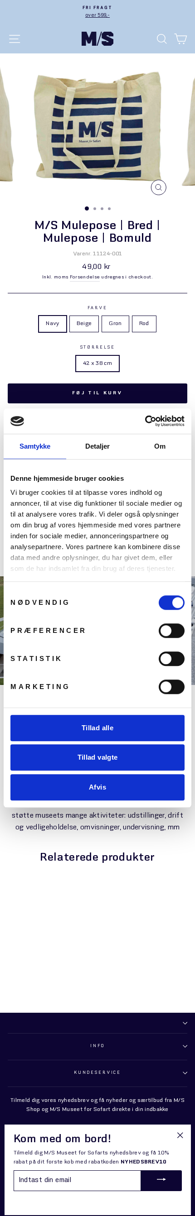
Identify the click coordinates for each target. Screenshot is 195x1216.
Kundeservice (97, 1073)
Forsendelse (85, 277)
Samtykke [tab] (35, 446)
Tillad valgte (98, 757)
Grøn (115, 323)
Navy (52, 323)
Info (97, 1046)
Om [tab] (160, 446)
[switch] (172, 630)
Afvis (97, 787)
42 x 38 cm (97, 363)
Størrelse (97, 347)
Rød (144, 323)
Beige (84, 323)
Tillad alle (97, 728)
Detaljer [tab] (97, 446)
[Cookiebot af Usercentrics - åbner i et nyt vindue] (145, 421)
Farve (97, 308)
